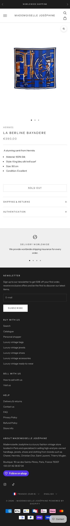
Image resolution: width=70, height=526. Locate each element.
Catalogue (8, 331)
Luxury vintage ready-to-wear (18, 363)
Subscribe (15, 308)
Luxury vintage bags (13, 342)
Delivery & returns (12, 401)
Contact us (8, 406)
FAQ (5, 412)
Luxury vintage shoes (14, 352)
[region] (35, 245)
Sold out (35, 188)
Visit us (7, 385)
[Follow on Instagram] (5, 484)
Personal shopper (12, 336)
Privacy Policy (10, 417)
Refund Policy (10, 422)
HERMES (8, 127)
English (49, 494)
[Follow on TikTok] (13, 484)
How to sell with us (12, 379)
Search (6, 325)
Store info (8, 428)
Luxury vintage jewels (14, 347)
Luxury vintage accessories (17, 358)
